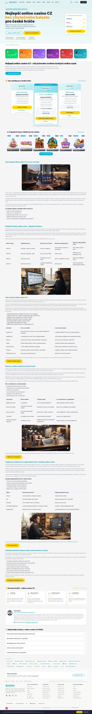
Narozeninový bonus (47, 696)
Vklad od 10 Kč (61, 688)
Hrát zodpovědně (12, 545)
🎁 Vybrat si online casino (13, 73)
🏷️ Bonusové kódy (56, 663)
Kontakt (21, 681)
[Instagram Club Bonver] (13, 695)
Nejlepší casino (30, 697)
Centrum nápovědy (27, 681)
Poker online (29, 694)
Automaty (28, 2)
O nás (74, 686)
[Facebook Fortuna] (9, 695)
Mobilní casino (61, 697)
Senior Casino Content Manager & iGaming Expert (24, 612)
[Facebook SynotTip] (6, 695)
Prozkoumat (70, 112)
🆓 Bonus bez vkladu (41, 661)
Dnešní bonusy (46, 692)
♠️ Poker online (63, 661)
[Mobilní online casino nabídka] (70, 101)
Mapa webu (7, 681)
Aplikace (59, 696)
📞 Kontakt (56, 666)
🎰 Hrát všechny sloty (46, 153)
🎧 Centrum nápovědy (70, 666)
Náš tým (12, 681)
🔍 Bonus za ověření (33, 663)
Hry (52, 2)
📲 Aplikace (64, 663)
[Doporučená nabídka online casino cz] (46, 104)
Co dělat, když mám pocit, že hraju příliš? (16, 652)
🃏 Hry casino (29, 666)
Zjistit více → (46, 121)
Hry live (57, 2)
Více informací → (22, 110)
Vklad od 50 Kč (61, 690)
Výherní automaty (30, 688)
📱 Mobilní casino (73, 663)
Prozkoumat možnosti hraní (15, 580)
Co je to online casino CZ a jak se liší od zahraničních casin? (21, 633)
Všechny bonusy (46, 686)
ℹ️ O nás (49, 666)
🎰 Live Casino (9, 661)
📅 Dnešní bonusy (23, 663)
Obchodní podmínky (77, 697)
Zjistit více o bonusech (32, 33)
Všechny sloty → (81, 132)
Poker (43, 2)
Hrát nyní (83, 2)
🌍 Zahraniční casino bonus (74, 661)
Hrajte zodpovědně (46, 707)
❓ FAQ (62, 666)
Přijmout (79, 712)
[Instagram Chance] (16, 695)
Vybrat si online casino (14, 33)
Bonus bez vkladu (46, 688)
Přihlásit (77, 2)
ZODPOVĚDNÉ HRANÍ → (79, 675)
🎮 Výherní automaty (19, 661)
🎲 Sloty (43, 666)
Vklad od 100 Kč (61, 692)
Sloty (34, 2)
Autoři (17, 681)
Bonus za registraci (46, 690)
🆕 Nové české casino (30, 661)
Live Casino (22, 2)
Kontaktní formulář (76, 694)
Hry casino (29, 696)
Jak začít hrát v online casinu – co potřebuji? (17, 638)
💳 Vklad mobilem (10, 666)
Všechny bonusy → (82, 80)
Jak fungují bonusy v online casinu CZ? (16, 643)
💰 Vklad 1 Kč (37, 666)
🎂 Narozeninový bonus (45, 663)
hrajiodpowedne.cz (75, 707)
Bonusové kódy (46, 694)
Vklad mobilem (61, 694)
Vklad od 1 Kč (60, 686)
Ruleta (48, 2)
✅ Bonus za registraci (53, 661)
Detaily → (70, 115)
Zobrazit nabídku (22, 107)
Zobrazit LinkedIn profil (20, 622)
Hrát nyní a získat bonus (46, 118)
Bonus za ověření (46, 697)
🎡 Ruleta (8, 663)
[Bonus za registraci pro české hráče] (22, 99)
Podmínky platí (50, 123)
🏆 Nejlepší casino (20, 666)
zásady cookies (40, 712)
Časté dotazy (75, 696)
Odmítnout (86, 712)
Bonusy (38, 2)
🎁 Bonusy (15, 663)
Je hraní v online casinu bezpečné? (15, 647)
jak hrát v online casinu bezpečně (28, 476)
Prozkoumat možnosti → (76, 31)
